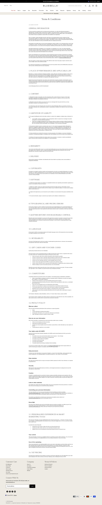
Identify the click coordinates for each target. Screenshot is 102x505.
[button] (75, 1)
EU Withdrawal (9, 464)
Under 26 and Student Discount (12, 473)
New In (19, 10)
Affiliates (28, 470)
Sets (29, 10)
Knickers (52, 10)
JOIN (32, 486)
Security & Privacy (48, 467)
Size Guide (8, 472)
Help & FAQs (8, 465)
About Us (6, 5)
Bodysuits (62, 10)
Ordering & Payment (48, 464)
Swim (57, 10)
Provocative (41, 10)
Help (11, 5)
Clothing (84, 10)
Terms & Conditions (48, 465)
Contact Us (8, 467)
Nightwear (69, 10)
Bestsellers (34, 10)
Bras (47, 10)
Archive (89, 10)
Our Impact (29, 465)
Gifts (79, 10)
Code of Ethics (30, 469)
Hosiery (74, 10)
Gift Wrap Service (9, 470)
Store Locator (8, 469)
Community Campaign (31, 467)
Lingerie (24, 10)
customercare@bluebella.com (65, 57)
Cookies (46, 469)
